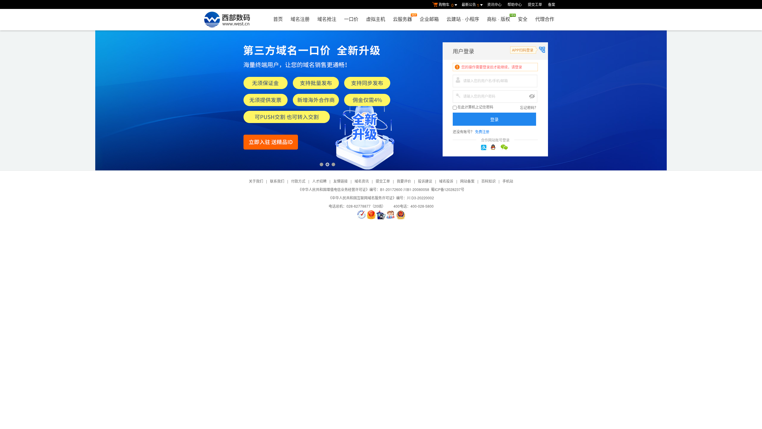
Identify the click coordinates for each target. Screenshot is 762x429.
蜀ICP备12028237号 (447, 189)
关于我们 (256, 181)
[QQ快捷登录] (495, 147)
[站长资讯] (381, 214)
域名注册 (300, 18)
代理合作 (544, 18)
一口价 (351, 18)
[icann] (361, 214)
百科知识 (488, 181)
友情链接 (340, 181)
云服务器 (402, 18)
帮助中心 (515, 4)
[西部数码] (227, 19)
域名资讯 (362, 181)
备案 (551, 4)
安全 (522, 18)
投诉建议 (425, 181)
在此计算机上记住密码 (475, 107)
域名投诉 (446, 181)
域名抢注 (326, 18)
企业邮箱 (429, 18)
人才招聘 (319, 181)
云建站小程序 (462, 18)
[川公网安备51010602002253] (400, 214)
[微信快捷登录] (505, 147)
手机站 (507, 181)
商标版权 (498, 18)
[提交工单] (390, 214)
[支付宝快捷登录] (485, 147)
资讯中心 (494, 4)
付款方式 (298, 181)
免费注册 (482, 131)
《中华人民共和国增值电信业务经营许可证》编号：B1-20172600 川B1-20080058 (363, 189)
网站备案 (467, 181)
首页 (278, 18)
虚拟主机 (375, 18)
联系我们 (277, 181)
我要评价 (404, 181)
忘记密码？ (529, 107)
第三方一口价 (381, 100)
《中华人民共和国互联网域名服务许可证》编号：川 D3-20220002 (381, 197)
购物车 (446, 5)
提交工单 (535, 4)
